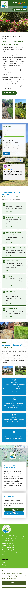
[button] (19, 3)
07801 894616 (15, 509)
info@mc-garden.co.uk (15, 513)
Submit (7, 153)
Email (16, 142)
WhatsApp (17, 145)
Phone (8, 142)
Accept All (14, 582)
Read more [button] (6, 178)
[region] (14, 580)
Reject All (14, 589)
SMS (7, 145)
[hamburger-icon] (25, 7)
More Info (8, 211)
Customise (14, 586)
